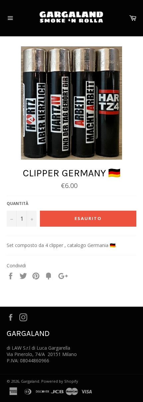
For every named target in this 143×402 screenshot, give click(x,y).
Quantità (17, 203)
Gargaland (30, 381)
